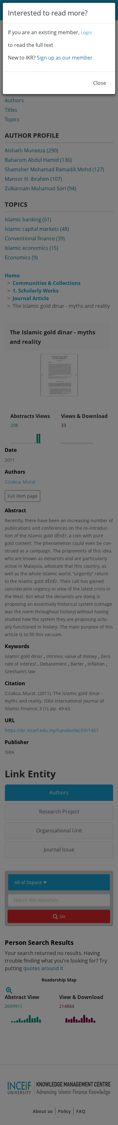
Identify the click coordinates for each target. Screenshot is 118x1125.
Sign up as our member (65, 57)
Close (99, 82)
